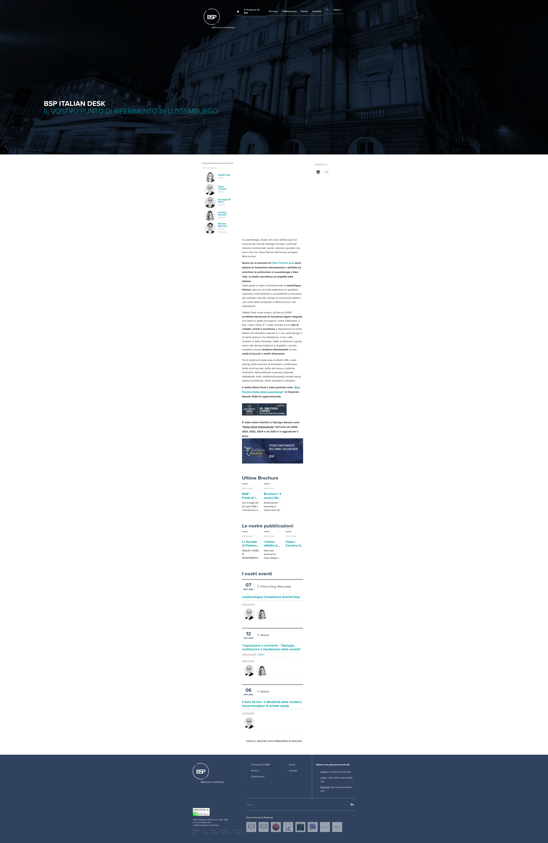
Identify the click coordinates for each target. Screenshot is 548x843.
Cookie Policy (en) (214, 831)
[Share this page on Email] (326, 172)
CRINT (261, 654)
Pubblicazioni (289, 11)
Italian (336, 9)
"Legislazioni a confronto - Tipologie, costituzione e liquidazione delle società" (271, 647)
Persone (273, 11)
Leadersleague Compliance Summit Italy (271, 597)
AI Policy (205, 831)
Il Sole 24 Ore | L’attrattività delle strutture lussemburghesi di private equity (272, 704)
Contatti (317, 11)
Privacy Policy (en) (226, 831)
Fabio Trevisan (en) (282, 263)
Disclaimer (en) (197, 831)
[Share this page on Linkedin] (318, 172)
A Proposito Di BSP (252, 11)
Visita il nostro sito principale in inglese (274, 741)
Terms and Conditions (238, 831)
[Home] (219, 19)
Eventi (304, 11)
